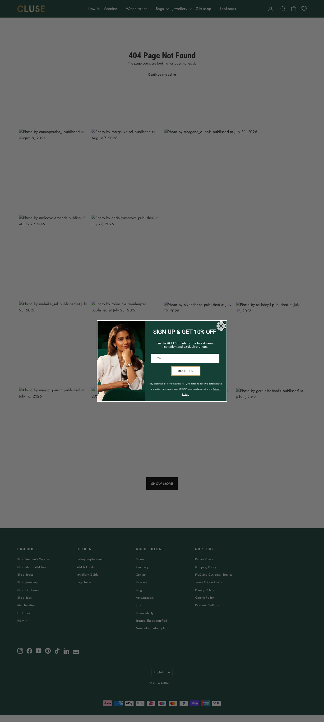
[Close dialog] (221, 326)
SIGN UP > (185, 371)
